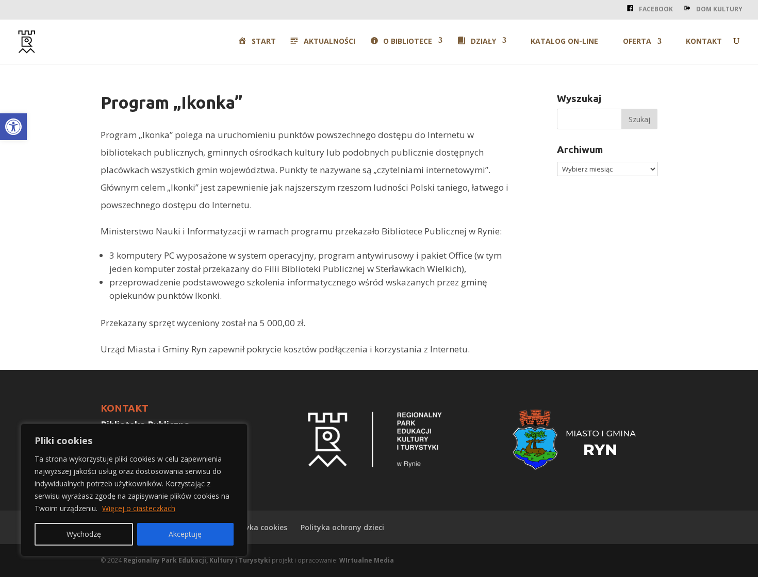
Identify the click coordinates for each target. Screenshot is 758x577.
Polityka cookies (258, 527)
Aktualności (329, 41)
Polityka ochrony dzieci (342, 527)
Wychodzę (84, 534)
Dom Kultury (719, 9)
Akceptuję (185, 534)
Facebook (656, 9)
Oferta (637, 42)
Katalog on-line (564, 42)
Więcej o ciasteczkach (138, 508)
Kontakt (704, 42)
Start (263, 41)
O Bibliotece (407, 41)
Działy (483, 41)
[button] (13, 126)
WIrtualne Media (366, 560)
